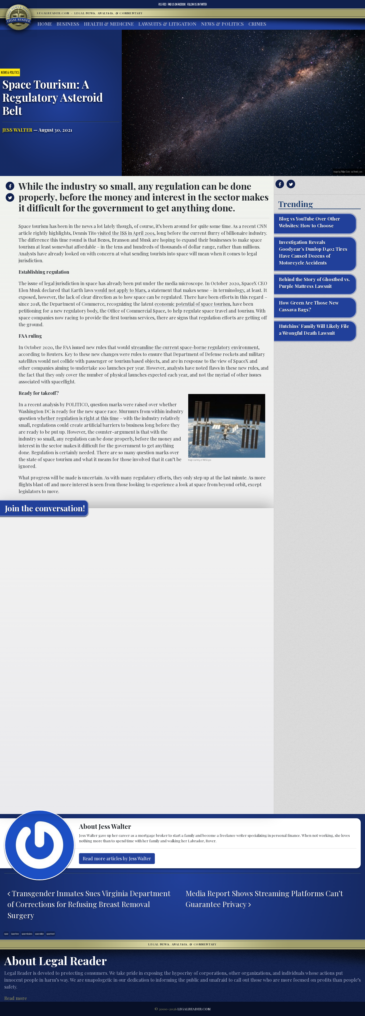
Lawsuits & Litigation (167, 24)
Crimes (257, 24)
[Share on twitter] (9, 197)
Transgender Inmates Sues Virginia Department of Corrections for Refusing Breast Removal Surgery (89, 904)
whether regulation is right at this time (78, 418)
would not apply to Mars (119, 290)
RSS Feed (162, 4)
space (6, 933)
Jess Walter (17, 130)
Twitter (197, 4)
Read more (15, 998)
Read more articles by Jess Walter (117, 858)
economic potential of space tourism (192, 304)
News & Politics (222, 24)
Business (67, 24)
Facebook (177, 4)
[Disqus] (136, 592)
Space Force (15, 933)
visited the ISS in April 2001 (126, 233)
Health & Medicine (109, 24)
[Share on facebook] (9, 186)
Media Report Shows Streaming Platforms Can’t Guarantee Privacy (264, 898)
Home (44, 24)
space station (39, 933)
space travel (50, 933)
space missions (27, 933)
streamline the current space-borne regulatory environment (194, 347)
